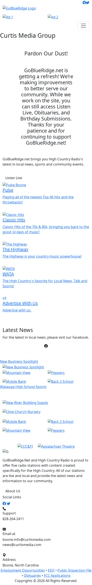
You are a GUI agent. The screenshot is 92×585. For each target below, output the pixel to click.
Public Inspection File (75, 570)
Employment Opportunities (23, 570)
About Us (12, 491)
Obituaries (32, 575)
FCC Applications (57, 575)
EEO (51, 570)
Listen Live (13, 177)
